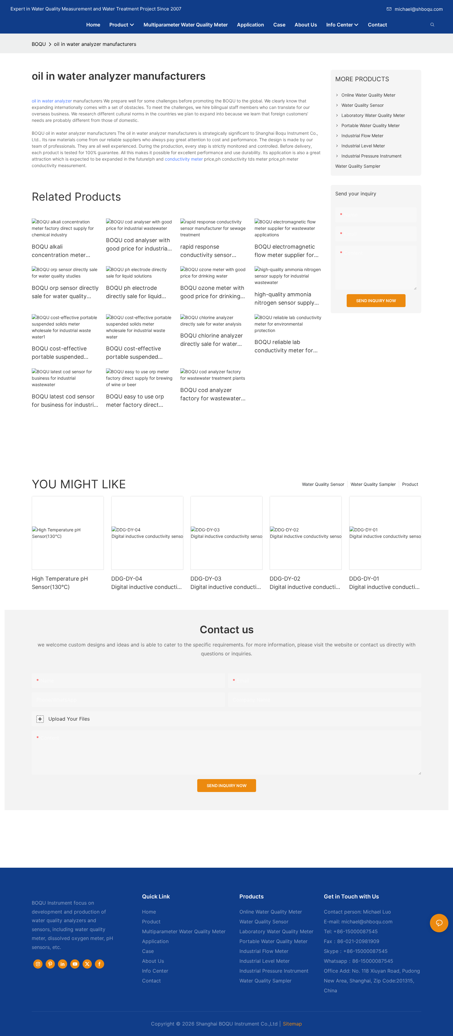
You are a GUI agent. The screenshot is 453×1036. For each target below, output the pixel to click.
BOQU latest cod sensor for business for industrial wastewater (65, 401)
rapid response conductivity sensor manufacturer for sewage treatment (213, 251)
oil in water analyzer (52, 100)
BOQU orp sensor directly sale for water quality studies (65, 292)
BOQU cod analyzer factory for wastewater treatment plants (210, 394)
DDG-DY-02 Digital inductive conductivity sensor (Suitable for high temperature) (305, 583)
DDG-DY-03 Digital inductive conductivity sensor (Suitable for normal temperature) (225, 583)
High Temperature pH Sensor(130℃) (60, 582)
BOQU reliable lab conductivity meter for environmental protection (288, 346)
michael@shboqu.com (419, 9)
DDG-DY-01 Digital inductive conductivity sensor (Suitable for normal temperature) (384, 583)
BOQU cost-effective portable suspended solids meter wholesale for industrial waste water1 (61, 353)
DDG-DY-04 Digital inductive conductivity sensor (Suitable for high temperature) (146, 583)
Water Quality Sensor (323, 484)
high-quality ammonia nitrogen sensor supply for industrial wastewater (287, 299)
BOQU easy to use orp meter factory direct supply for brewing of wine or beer (135, 401)
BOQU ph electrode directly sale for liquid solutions (133, 292)
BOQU (39, 44)
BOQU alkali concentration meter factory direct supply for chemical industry (63, 251)
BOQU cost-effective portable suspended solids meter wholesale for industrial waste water (139, 353)
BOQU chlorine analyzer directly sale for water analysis (211, 340)
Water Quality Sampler (373, 484)
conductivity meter (184, 159)
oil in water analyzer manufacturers (95, 44)
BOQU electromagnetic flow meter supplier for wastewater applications (286, 251)
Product (410, 484)
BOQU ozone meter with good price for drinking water (212, 292)
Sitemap (292, 1024)
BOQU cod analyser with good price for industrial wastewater (138, 245)
